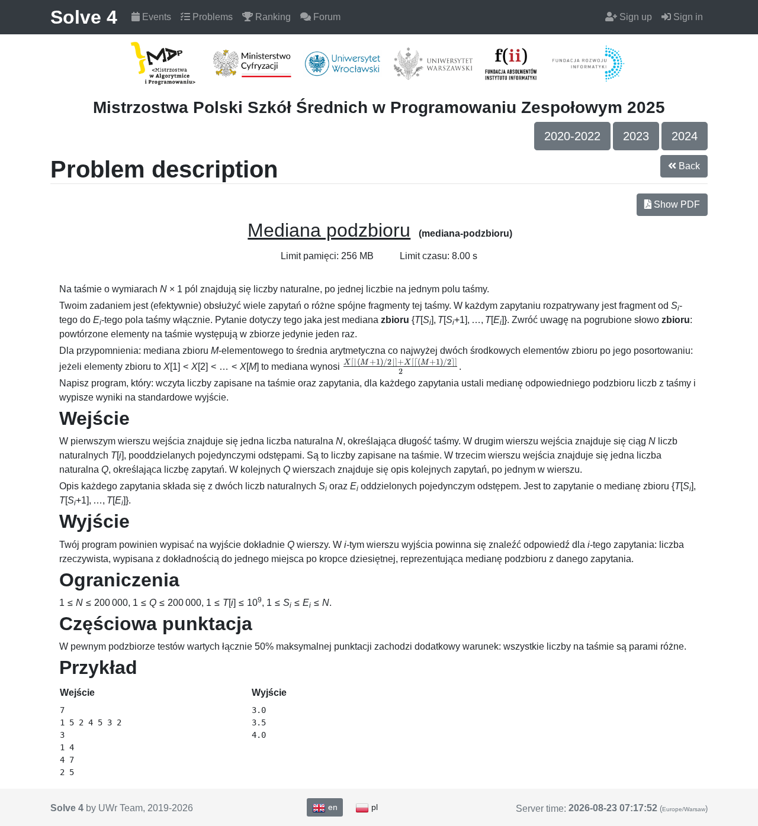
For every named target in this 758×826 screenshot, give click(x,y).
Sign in (687, 17)
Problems (211, 17)
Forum (326, 17)
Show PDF (675, 204)
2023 (636, 136)
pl (373, 807)
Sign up (634, 17)
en (332, 807)
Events (155, 17)
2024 (685, 136)
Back (688, 166)
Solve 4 (83, 17)
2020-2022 (572, 136)
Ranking (272, 17)
